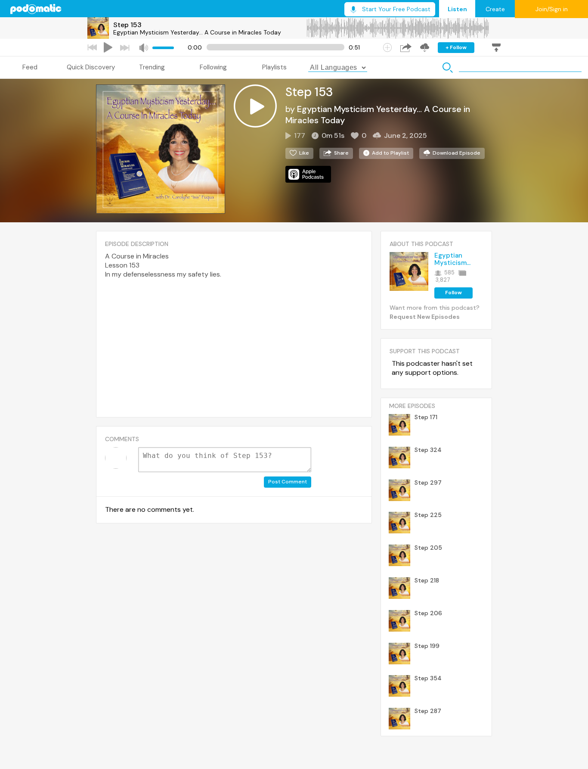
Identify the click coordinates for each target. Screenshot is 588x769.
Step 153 (127, 24)
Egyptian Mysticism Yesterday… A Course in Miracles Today (197, 32)
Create (495, 9)
